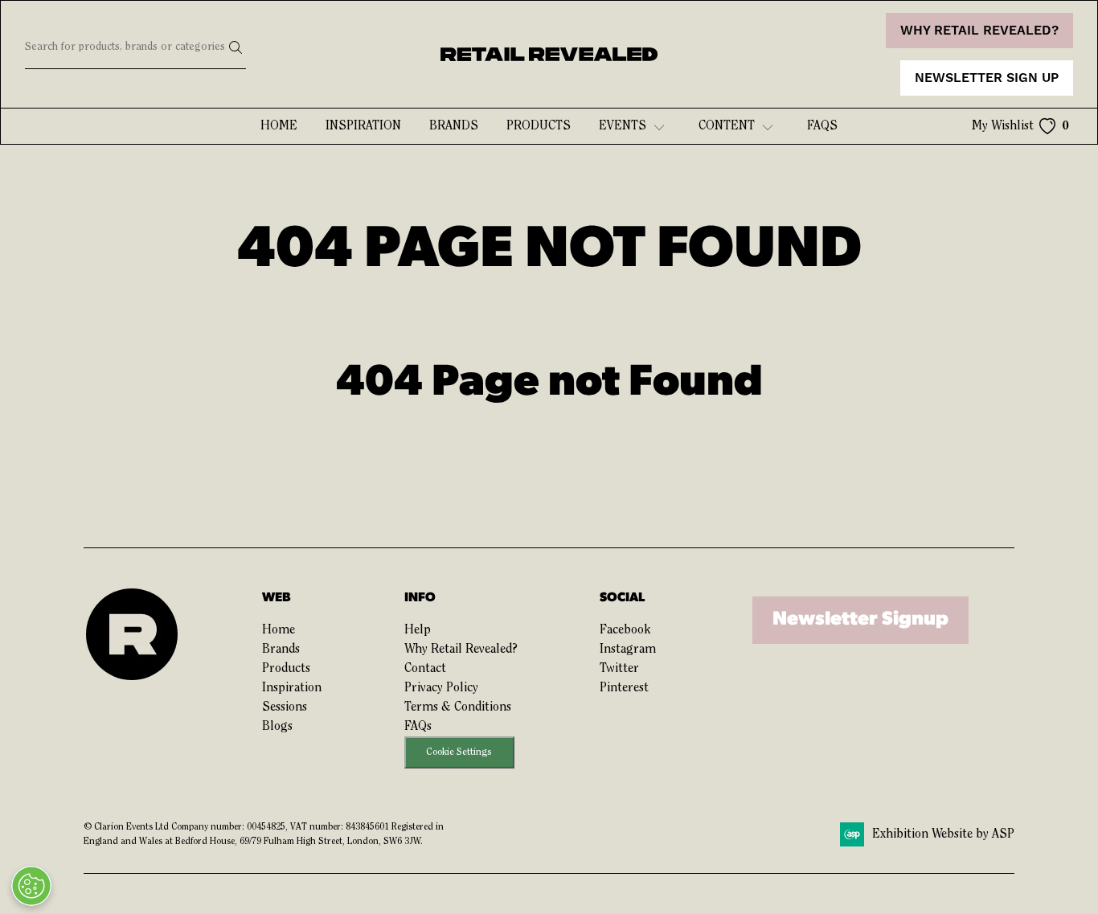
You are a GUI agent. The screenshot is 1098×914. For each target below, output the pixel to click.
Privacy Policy (441, 688)
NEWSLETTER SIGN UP (987, 78)
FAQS (822, 126)
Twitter (619, 668)
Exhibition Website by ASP (943, 834)
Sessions (284, 707)
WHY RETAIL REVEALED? (979, 31)
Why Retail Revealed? (461, 649)
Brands (453, 126)
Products (538, 126)
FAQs (418, 726)
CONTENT (727, 126)
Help (417, 630)
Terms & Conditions (457, 707)
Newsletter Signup (860, 619)
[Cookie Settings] (31, 886)
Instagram (628, 649)
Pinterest (624, 688)
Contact (425, 668)
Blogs (277, 726)
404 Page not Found (549, 384)
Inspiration (363, 126)
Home (278, 126)
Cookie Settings (459, 752)
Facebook (625, 630)
